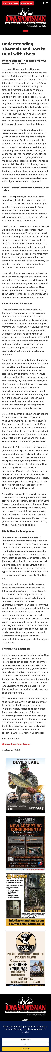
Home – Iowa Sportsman (16, 744)
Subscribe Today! (10, 3)
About (25, 1020)
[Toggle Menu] (25, 31)
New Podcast (27, 3)
